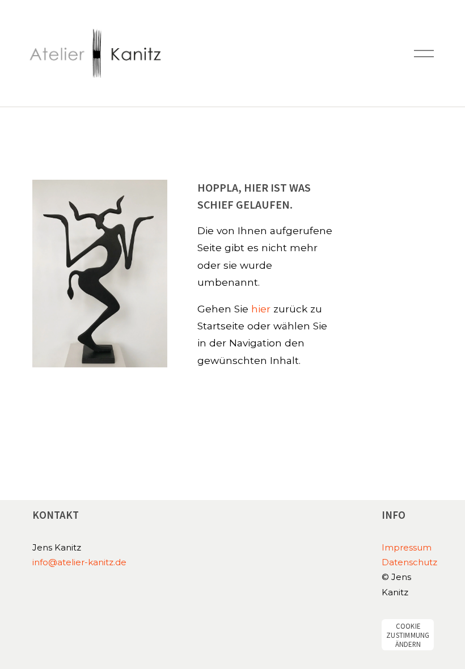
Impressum (407, 548)
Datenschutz (409, 562)
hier (260, 309)
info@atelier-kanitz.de (79, 562)
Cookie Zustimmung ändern (408, 635)
